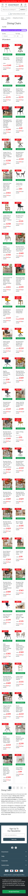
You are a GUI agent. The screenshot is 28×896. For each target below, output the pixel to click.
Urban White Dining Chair (19, 768)
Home (2, 18)
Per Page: (18, 33)
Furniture (8, 18)
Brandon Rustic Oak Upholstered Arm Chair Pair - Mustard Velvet (20, 373)
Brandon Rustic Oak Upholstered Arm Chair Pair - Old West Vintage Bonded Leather (7, 586)
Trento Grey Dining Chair (19, 184)
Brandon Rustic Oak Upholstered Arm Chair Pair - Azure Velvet (7, 678)
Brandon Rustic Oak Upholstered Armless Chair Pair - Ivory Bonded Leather (7, 464)
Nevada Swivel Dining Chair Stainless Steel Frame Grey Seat (20, 463)
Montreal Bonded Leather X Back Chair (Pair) (20, 739)
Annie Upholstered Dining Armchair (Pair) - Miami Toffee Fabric (20, 646)
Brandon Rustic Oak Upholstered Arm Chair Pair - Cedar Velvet (20, 249)
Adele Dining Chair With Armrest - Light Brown (20, 616)
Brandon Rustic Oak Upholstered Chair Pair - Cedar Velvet (7, 524)
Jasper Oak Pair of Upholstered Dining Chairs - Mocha (20, 404)
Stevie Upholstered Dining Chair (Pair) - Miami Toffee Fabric (6, 739)
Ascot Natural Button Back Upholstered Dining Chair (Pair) (6, 554)
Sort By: (4, 33)
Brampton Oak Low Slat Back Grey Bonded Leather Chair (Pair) (19, 585)
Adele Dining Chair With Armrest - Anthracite (6, 344)
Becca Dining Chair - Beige (19, 522)
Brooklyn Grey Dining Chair (19, 216)
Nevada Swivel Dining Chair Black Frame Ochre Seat (19, 344)
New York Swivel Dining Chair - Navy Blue (7, 616)
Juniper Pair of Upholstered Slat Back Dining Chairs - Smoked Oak (7, 155)
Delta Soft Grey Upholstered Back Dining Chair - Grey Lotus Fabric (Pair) (7, 187)
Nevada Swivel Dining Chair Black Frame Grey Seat (7, 404)
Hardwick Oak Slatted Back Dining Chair (19, 311)
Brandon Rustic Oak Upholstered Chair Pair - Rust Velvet (20, 494)
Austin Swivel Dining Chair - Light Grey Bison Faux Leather (7, 91)
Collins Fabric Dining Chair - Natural (19, 678)
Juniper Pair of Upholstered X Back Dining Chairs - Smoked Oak (7, 218)
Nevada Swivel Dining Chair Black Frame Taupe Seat (19, 154)
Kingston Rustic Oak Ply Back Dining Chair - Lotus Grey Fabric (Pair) (7, 708)
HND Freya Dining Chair (6, 58)
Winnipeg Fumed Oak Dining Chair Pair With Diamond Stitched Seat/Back (20, 281)
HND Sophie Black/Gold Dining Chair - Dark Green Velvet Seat (19, 122)
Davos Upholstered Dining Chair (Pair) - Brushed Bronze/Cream (7, 249)
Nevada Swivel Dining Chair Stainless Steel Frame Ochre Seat (7, 312)
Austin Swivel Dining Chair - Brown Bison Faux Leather (19, 60)
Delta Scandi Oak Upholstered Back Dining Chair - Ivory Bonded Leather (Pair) (7, 281)
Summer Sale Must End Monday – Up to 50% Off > (14, 1)
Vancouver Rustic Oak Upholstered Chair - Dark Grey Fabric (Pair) (6, 771)
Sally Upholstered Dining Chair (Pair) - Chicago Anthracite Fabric (7, 647)
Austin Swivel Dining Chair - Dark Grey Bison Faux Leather (20, 91)
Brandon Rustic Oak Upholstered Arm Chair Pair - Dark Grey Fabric (7, 434)
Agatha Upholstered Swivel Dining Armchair (6, 373)
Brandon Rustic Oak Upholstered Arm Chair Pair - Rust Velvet (7, 494)
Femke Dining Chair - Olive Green (19, 553)
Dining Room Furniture (18, 18)
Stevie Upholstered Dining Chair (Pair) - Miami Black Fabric (19, 708)
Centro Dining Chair (19, 432)
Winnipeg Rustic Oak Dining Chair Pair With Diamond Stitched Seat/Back (7, 123)
